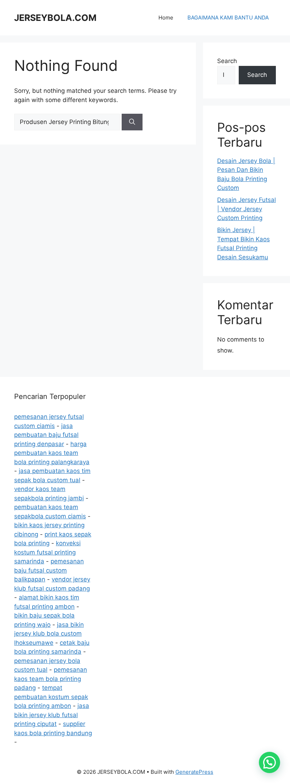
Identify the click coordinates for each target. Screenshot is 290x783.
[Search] (132, 122)
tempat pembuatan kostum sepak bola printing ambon (51, 696)
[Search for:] (68, 121)
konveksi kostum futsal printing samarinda (47, 552)
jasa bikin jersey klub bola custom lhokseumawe (49, 633)
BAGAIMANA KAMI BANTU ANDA (228, 17)
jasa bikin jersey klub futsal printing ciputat (51, 714)
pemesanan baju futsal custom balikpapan (49, 570)
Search (227, 60)
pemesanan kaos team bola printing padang (50, 678)
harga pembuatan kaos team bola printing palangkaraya (51, 453)
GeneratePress (194, 771)
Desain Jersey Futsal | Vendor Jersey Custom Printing (246, 208)
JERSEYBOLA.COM (55, 17)
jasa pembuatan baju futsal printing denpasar (46, 434)
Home (165, 17)
